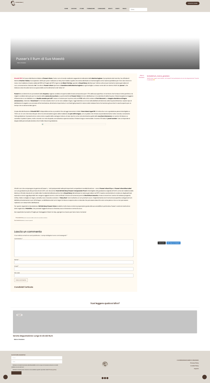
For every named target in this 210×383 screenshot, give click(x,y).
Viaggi (124, 8)
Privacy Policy (194, 363)
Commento (18, 238)
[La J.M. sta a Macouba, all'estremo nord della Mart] (169, 155)
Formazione (91, 8)
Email (16, 266)
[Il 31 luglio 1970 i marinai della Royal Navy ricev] (169, 212)
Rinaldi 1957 (18, 78)
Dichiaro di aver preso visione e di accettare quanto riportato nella (34, 369)
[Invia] (16, 373)
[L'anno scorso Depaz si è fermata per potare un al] (148, 201)
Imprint (196, 368)
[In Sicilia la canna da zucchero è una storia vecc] (148, 154)
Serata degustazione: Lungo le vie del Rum (33, 336)
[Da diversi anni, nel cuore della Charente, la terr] (190, 161)
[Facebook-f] (103, 378)
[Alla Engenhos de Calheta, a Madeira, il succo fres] (148, 101)
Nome (16, 259)
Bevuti (110, 8)
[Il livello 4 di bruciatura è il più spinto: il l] (169, 99)
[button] (138, 7)
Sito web (17, 273)
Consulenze (101, 8)
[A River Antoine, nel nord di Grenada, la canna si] (190, 110)
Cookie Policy (194, 366)
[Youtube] (107, 378)
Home (66, 8)
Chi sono (74, 8)
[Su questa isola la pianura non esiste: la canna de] (190, 201)
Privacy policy (52, 369)
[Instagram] (105, 378)
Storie (82, 8)
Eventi (117, 8)
